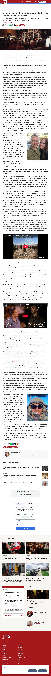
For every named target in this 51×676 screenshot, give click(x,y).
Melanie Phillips (37, 623)
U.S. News (4, 577)
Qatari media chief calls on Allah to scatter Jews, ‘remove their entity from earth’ (13, 592)
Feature (4, 10)
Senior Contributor (37, 620)
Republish (22, 25)
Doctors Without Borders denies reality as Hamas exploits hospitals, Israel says (13, 605)
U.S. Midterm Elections (32, 5)
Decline (42, 670)
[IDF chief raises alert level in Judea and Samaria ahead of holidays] (45, 476)
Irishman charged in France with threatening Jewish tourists (35, 579)
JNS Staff (5, 476)
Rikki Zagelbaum (5, 583)
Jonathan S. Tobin (37, 615)
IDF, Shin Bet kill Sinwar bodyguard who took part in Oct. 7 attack (19, 482)
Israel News (5, 465)
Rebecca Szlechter (30, 581)
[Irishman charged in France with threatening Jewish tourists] (37, 569)
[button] (8, 25)
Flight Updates (39, 5)
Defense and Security (12, 447)
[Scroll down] (22, 615)
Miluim (11, 270)
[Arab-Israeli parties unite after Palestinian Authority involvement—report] (37, 548)
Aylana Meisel (29, 604)
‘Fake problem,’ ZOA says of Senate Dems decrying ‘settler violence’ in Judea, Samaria (14, 610)
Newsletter (28, 1)
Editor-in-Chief (36, 611)
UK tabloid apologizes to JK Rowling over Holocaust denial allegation (13, 601)
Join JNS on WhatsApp (26, 494)
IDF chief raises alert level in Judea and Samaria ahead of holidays (19, 475)
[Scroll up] (20, 615)
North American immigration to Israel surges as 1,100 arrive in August (13, 596)
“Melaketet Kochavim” (41, 298)
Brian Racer (5, 484)
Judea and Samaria (46, 5)
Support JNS (42, 1)
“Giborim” (16, 361)
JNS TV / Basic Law (30, 600)
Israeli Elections (24, 5)
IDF (4, 447)
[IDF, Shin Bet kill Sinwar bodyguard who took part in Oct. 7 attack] (45, 483)
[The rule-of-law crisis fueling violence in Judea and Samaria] (38, 594)
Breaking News (8, 587)
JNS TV (29, 587)
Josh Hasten (5, 470)
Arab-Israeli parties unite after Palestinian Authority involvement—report (36, 558)
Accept (32, 670)
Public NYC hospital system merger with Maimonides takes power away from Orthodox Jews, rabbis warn (12, 580)
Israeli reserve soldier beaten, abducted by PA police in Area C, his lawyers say (21, 468)
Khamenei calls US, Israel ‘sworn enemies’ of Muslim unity (11, 557)
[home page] (5, 2)
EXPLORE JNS (8, 538)
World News (4, 555)
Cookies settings (22, 670)
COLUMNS (30, 608)
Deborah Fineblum (7, 23)
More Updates (6, 615)
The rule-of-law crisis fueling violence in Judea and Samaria (37, 602)
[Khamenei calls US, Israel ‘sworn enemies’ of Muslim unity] (13, 548)
